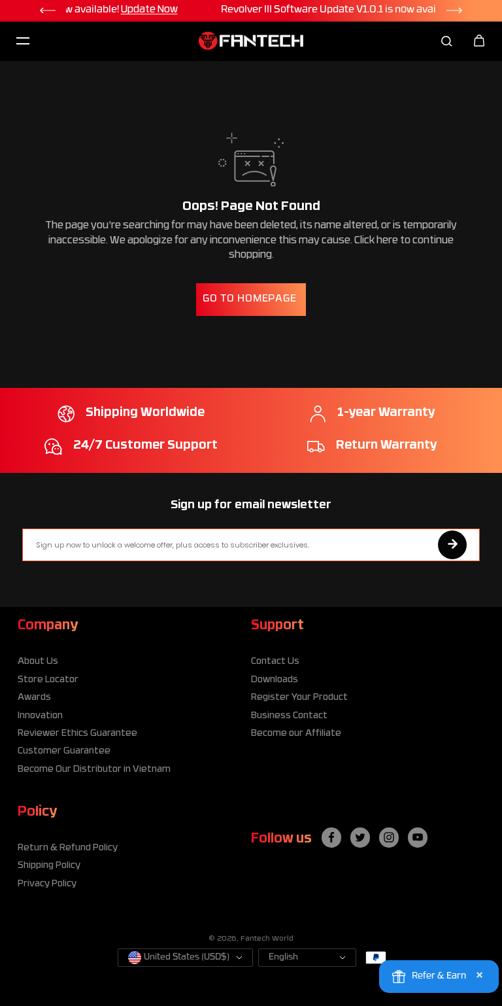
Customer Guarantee (64, 751)
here (387, 241)
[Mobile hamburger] (22, 40)
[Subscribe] (452, 544)
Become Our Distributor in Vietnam (94, 769)
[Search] (446, 40)
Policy (37, 812)
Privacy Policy (47, 884)
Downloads (274, 680)
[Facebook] (331, 837)
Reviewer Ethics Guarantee (77, 733)
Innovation (40, 716)
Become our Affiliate (296, 733)
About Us (38, 662)
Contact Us (275, 662)
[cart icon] (479, 40)
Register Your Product (299, 697)
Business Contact (289, 716)
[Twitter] (360, 837)
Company (48, 626)
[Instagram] (389, 837)
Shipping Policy (49, 866)
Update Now (390, 10)
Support (277, 626)
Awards (34, 697)
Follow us (281, 839)
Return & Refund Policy (68, 848)
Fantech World (267, 939)
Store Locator (48, 680)
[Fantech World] (251, 41)
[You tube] (417, 837)
